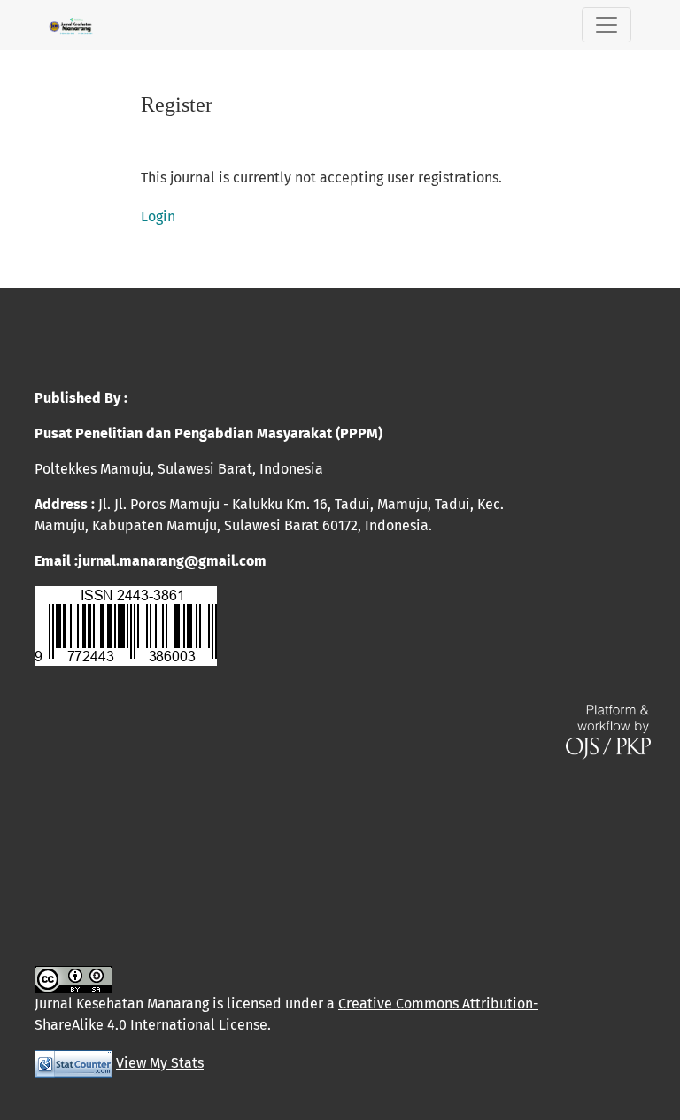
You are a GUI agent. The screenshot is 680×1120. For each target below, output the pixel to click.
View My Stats (160, 1062)
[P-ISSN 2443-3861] (126, 624)
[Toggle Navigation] (606, 24)
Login (158, 216)
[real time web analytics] (73, 1062)
